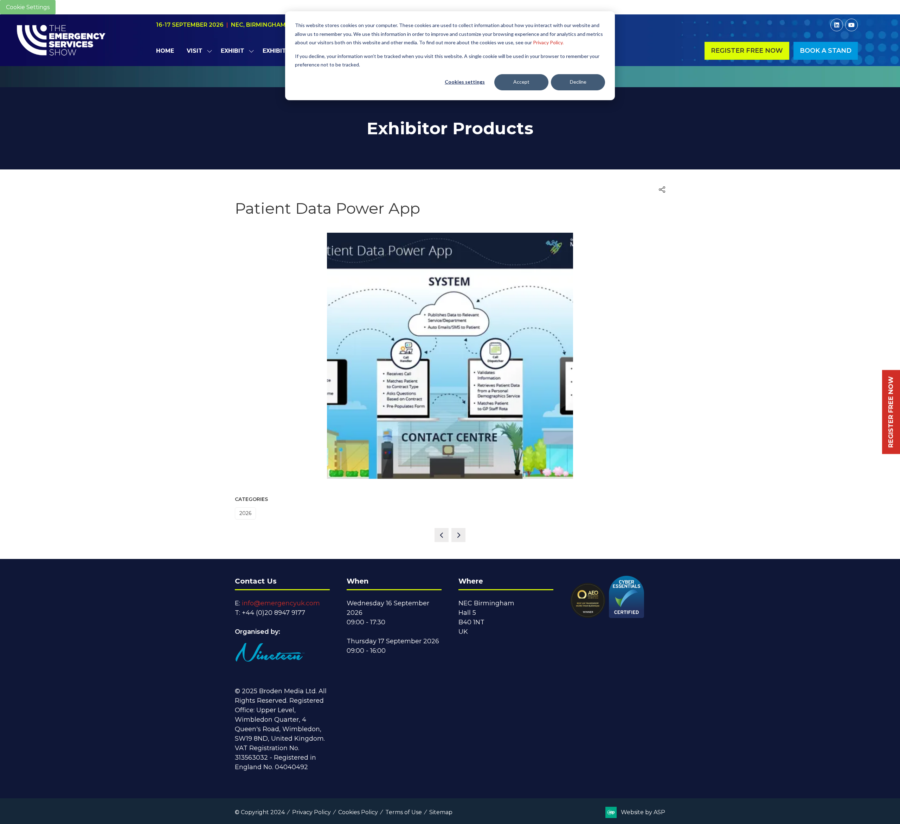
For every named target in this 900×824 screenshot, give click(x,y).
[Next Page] (458, 535)
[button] (747, 51)
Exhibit (232, 50)
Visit (194, 50)
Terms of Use (403, 812)
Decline (578, 82)
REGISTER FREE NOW (891, 412)
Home (165, 50)
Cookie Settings (28, 7)
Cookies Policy (358, 812)
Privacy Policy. (548, 42)
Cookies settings (465, 82)
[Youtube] (851, 25)
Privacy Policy (311, 812)
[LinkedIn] (836, 25)
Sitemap (440, 812)
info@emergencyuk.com (281, 603)
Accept (521, 82)
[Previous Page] (442, 535)
